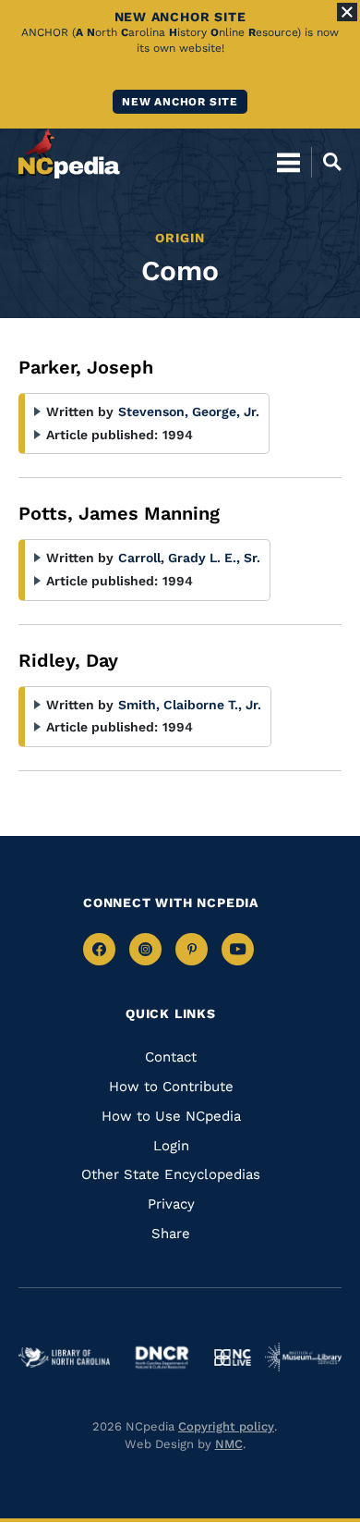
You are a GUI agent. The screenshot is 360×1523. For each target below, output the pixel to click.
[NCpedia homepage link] (69, 153)
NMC (229, 1444)
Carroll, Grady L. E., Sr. (189, 557)
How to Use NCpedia (171, 1116)
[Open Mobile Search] (326, 162)
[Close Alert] (347, 12)
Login (171, 1145)
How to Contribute (171, 1086)
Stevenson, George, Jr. (188, 411)
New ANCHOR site (180, 101)
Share (170, 1233)
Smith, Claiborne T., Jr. (189, 704)
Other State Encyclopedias (170, 1174)
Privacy (171, 1204)
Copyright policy (226, 1426)
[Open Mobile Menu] (288, 162)
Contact (171, 1057)
